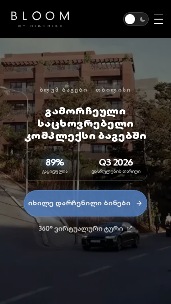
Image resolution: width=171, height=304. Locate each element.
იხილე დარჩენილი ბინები (79, 203)
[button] (136, 19)
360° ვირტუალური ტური (81, 228)
